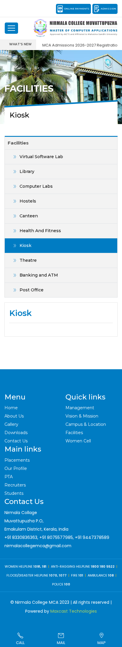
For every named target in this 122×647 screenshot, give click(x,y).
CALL (20, 643)
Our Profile (15, 468)
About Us (14, 416)
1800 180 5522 (103, 566)
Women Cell (78, 441)
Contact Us (16, 441)
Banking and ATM (39, 275)
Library (27, 171)
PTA (8, 476)
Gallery (11, 424)
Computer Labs (36, 186)
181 (44, 566)
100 (67, 584)
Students (13, 493)
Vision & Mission (81, 416)
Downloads (16, 432)
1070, (53, 575)
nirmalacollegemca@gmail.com (37, 546)
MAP (101, 643)
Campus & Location (85, 424)
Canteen (29, 216)
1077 (63, 575)
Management (79, 407)
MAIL (61, 643)
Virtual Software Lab (41, 156)
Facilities (74, 432)
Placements (17, 460)
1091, (37, 566)
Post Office (32, 290)
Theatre (28, 260)
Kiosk (25, 245)
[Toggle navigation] (11, 28)
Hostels (28, 201)
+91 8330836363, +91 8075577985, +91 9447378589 (56, 537)
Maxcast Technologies (73, 611)
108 (111, 575)
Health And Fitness (40, 230)
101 (80, 575)
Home (11, 407)
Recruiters (15, 485)
